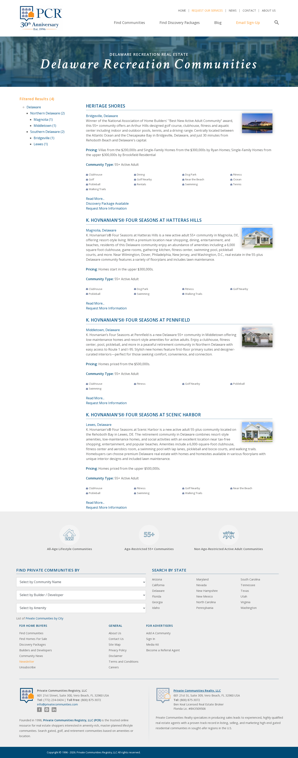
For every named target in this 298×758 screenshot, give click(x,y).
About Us (269, 10)
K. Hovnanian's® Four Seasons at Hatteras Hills (144, 220)
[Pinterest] (46, 709)
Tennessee (248, 585)
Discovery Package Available (107, 203)
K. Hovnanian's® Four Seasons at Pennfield (138, 320)
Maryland (202, 579)
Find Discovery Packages (180, 22)
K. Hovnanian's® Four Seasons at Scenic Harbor (143, 415)
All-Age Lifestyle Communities (69, 549)
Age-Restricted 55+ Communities (149, 540)
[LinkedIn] (54, 709)
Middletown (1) (45, 125)
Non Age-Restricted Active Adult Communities (228, 549)
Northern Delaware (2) (47, 113)
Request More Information (106, 208)
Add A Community (158, 633)
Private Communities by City (44, 618)
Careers (114, 667)
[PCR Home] (28, 695)
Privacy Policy (117, 650)
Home (182, 10)
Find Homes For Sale (33, 639)
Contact (249, 10)
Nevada (201, 585)
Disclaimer (115, 656)
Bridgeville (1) (44, 138)
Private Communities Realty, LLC (197, 690)
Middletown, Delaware (103, 330)
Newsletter (26, 661)
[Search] (276, 22)
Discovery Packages (32, 644)
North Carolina (206, 602)
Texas (245, 591)
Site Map (115, 644)
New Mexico (204, 596)
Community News (31, 656)
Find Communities (129, 22)
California (158, 585)
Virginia (245, 602)
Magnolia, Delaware (101, 230)
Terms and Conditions (123, 661)
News (233, 10)
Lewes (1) (41, 144)
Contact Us (116, 639)
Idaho (156, 608)
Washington (249, 608)
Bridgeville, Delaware (102, 116)
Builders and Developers (35, 650)
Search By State (169, 570)
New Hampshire (207, 591)
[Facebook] (39, 709)
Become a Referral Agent (163, 650)
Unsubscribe (27, 667)
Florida (156, 596)
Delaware (34, 107)
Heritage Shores (105, 106)
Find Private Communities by (47, 570)
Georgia (157, 602)
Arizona (157, 579)
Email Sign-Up (248, 22)
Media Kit (152, 644)
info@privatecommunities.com (57, 704)
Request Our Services (207, 10)
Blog (218, 22)
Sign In (150, 639)
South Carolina (250, 579)
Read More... (95, 198)
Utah (244, 596)
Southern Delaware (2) (47, 131)
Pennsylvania (204, 608)
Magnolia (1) (43, 119)
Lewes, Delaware (98, 424)
